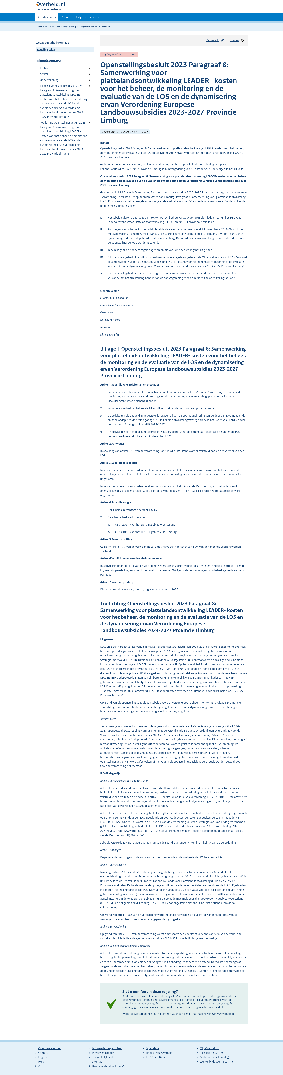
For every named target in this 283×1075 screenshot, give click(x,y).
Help (41, 1061)
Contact (43, 1053)
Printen (234, 40)
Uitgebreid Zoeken (87, 17)
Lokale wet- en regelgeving (62, 26)
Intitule (44, 68)
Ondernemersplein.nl (213, 1057)
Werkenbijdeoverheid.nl (214, 1061)
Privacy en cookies (103, 1053)
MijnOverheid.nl (209, 1048)
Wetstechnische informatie (52, 42)
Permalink (212, 40)
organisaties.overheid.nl (208, 1007)
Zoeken (65, 17)
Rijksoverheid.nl (209, 1053)
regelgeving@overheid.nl (219, 1014)
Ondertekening (49, 80)
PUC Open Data (155, 1057)
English (42, 1057)
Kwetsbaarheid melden (106, 1066)
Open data (152, 1048)
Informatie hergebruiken (107, 1048)
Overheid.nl (45, 18)
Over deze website (49, 1048)
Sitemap (97, 1061)
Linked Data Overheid (159, 1053)
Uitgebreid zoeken (88, 26)
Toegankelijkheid (102, 1057)
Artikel (44, 74)
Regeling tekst (46, 49)
